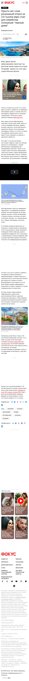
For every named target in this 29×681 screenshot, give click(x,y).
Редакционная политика (6, 577)
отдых (16, 412)
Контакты (4, 675)
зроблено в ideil (6, 678)
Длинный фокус (7, 565)
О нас (3, 568)
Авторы (18, 565)
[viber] (21, 581)
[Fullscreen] (26, 186)
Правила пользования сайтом (6, 572)
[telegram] (12, 581)
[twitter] (7, 581)
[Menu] (2, 2)
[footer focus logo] (8, 554)
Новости (4, 559)
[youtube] (16, 581)
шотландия (6, 412)
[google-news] (26, 581)
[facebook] (2, 581)
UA (23, 2)
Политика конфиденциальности (11, 673)
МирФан (4, 7)
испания (10, 408)
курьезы (18, 415)
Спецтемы (19, 562)
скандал (5, 418)
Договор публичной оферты (20, 572)
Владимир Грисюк (7, 30)
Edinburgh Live (18, 117)
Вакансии (19, 568)
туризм (20, 408)
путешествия (7, 415)
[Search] (26, 2)
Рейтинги (4, 562)
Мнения (18, 559)
